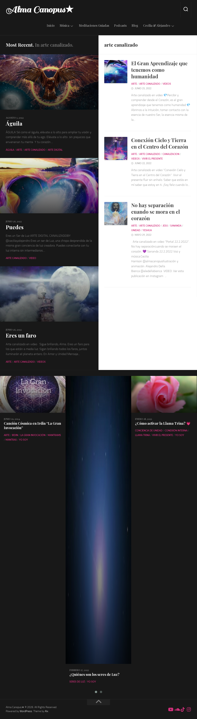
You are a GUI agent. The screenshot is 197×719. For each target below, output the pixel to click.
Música (64, 25)
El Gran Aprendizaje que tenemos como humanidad (159, 70)
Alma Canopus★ (40, 9)
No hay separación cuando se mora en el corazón (155, 212)
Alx (46, 711)
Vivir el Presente (152, 159)
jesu (165, 226)
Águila (14, 123)
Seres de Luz (77, 682)
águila (10, 150)
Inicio (51, 25)
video (32, 258)
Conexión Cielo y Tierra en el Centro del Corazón (159, 143)
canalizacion (171, 154)
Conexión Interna (176, 430)
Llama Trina (142, 435)
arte (19, 150)
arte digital (55, 150)
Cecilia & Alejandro (156, 25)
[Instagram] (189, 709)
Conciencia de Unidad (148, 430)
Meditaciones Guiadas (94, 25)
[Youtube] (170, 709)
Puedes (14, 227)
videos (41, 362)
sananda (175, 226)
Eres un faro (21, 335)
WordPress (26, 711)
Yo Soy (23, 440)
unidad (135, 230)
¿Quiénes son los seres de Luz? (94, 674)
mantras (11, 440)
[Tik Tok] (182, 709)
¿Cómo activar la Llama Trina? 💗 (162, 423)
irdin (15, 435)
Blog (135, 25)
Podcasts (120, 25)
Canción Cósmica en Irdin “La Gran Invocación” (32, 425)
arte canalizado (34, 150)
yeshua (147, 230)
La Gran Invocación (32, 435)
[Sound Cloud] (176, 709)
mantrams (54, 435)
